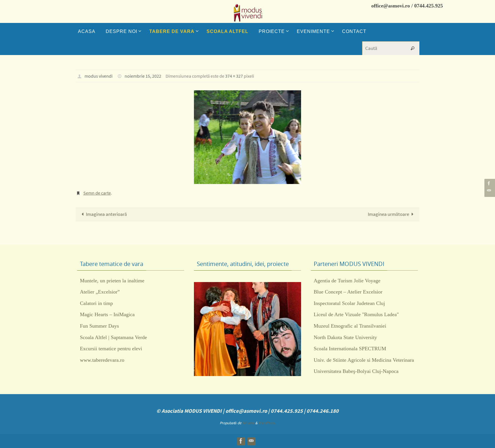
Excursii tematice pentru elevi (111, 348)
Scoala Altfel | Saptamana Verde (113, 337)
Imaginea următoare (388, 214)
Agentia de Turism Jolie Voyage (347, 280)
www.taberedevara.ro (102, 360)
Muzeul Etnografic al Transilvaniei (350, 326)
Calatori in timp (96, 303)
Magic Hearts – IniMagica (107, 314)
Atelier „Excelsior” (100, 292)
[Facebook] (489, 183)
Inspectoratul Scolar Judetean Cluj (349, 303)
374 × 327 (234, 76)
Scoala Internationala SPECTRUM (350, 348)
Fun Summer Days (99, 326)
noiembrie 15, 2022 (143, 76)
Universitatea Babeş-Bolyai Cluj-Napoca (356, 371)
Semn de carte (97, 193)
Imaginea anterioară (106, 214)
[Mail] (489, 190)
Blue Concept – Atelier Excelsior (348, 292)
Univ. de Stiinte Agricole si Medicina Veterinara (364, 360)
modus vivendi (99, 76)
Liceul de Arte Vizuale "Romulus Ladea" (356, 314)
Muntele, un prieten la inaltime (112, 280)
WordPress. (267, 422)
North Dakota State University (345, 337)
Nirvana (248, 422)
